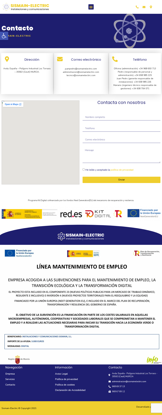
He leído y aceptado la (109, 170)
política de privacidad (122, 170)
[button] (4, 36)
